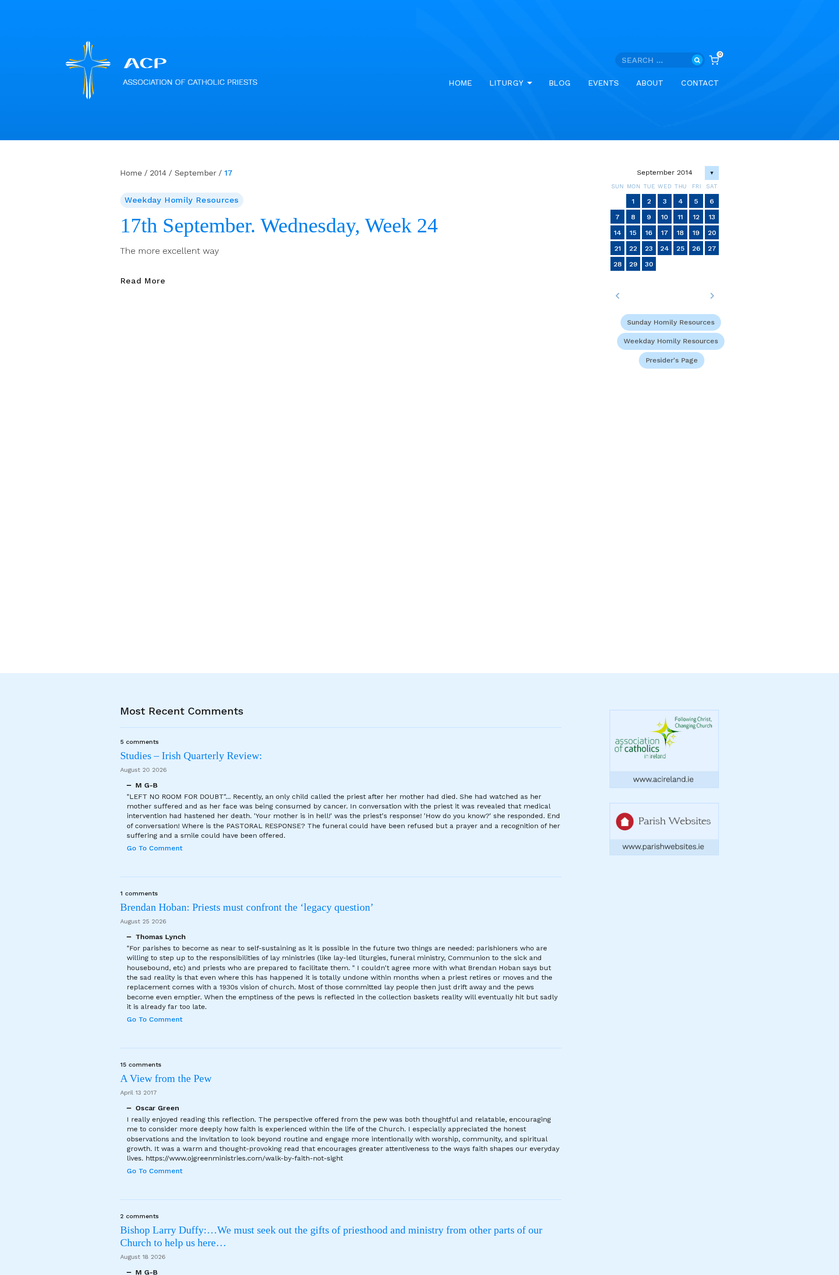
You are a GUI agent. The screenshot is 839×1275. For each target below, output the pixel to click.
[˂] (617, 295)
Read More (143, 281)
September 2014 (665, 172)
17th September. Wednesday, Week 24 (279, 225)
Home (460, 82)
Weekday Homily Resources (182, 199)
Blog (560, 82)
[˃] (712, 295)
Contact (700, 82)
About (649, 82)
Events (603, 82)
